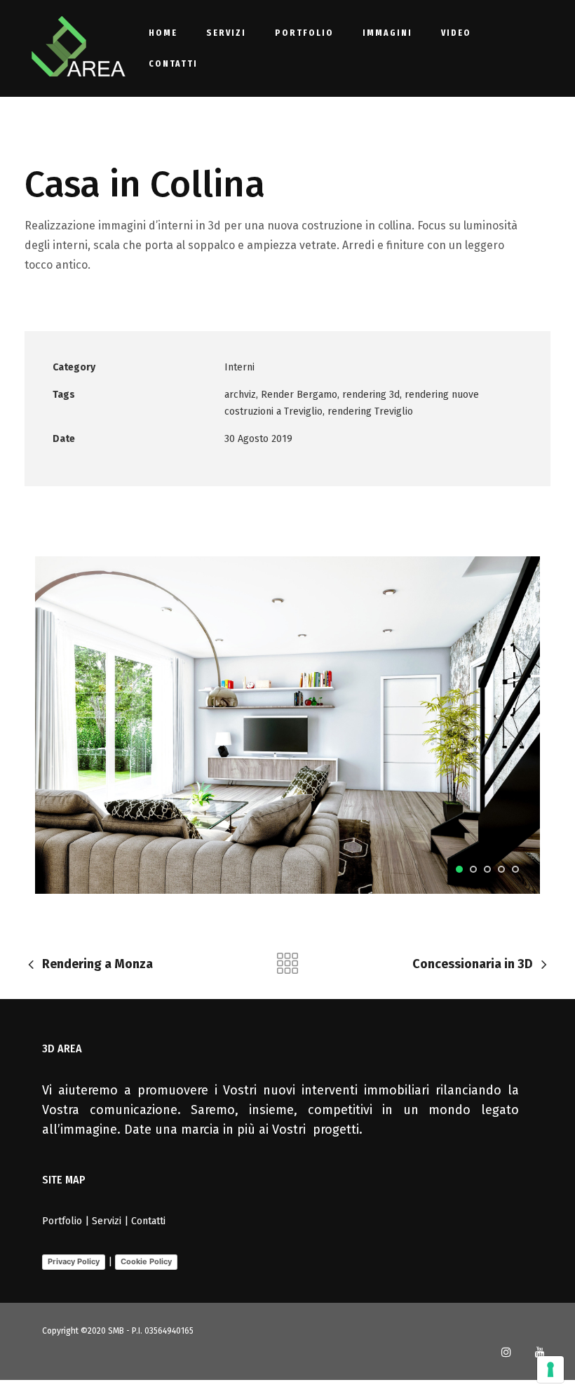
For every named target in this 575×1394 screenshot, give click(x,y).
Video (456, 32)
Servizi (226, 32)
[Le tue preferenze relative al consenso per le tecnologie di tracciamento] (550, 1369)
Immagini (387, 32)
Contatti (173, 63)
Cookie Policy (146, 1261)
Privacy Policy (74, 1261)
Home (163, 32)
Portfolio (304, 32)
